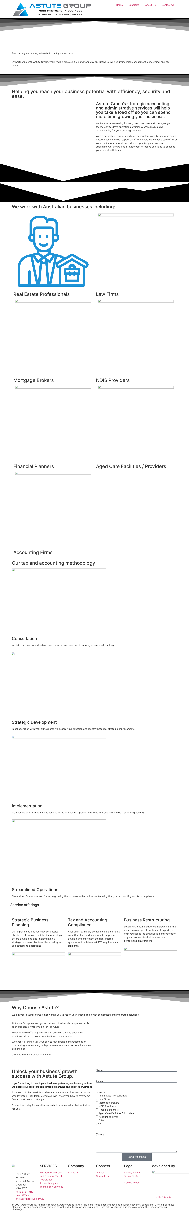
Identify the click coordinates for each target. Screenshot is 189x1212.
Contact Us (168, 4)
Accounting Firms (108, 1116)
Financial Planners (109, 1109)
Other (102, 1120)
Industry (100, 1092)
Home (119, 4)
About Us (150, 4)
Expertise (134, 4)
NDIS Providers (107, 1106)
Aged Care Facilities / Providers (116, 1113)
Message (101, 1134)
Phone (99, 1081)
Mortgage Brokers (109, 1102)
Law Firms (104, 1099)
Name (99, 1070)
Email (99, 1123)
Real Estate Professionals (113, 1095)
